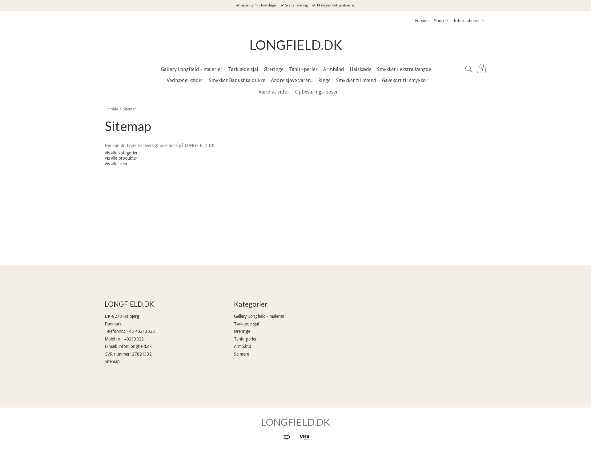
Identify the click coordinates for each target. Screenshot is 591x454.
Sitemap (112, 361)
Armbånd (242, 346)
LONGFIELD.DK (295, 45)
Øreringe (242, 331)
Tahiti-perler (245, 339)
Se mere (241, 354)
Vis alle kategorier (121, 152)
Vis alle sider (116, 163)
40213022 (134, 339)
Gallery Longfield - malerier (259, 316)
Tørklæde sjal (246, 323)
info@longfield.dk (135, 346)
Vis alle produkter (121, 158)
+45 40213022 (141, 331)
